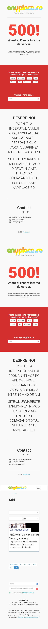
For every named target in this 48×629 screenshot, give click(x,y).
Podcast (13, 82)
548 (16, 567)
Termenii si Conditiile (28, 592)
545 (29, 564)
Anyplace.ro (26, 232)
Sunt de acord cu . (23, 592)
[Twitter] (28, 212)
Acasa (13, 78)
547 (11, 567)
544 (25, 564)
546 (34, 564)
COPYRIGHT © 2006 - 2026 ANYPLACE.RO (24, 605)
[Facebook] (23, 212)
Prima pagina (13, 564)
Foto (36, 78)
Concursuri (27, 82)
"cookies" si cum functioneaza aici (28, 617)
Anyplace (25, 8)
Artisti (35, 82)
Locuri (29, 78)
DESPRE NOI (23, 600)
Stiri (20, 82)
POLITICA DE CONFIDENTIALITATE (24, 602)
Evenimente (21, 78)
